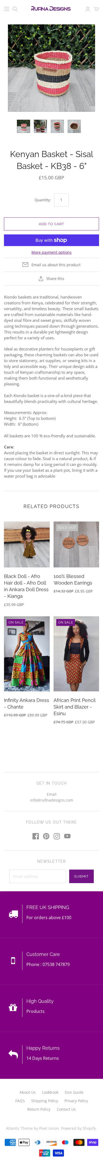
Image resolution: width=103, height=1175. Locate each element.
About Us (28, 1092)
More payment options (51, 252)
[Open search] (15, 9)
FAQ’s (20, 1100)
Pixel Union (49, 1128)
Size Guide (74, 1092)
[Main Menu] (6, 9)
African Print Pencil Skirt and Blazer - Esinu (74, 706)
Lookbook (50, 1092)
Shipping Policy (44, 1100)
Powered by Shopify (78, 1128)
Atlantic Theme (19, 1128)
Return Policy (38, 1109)
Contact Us (66, 1109)
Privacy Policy (76, 1100)
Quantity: (43, 199)
